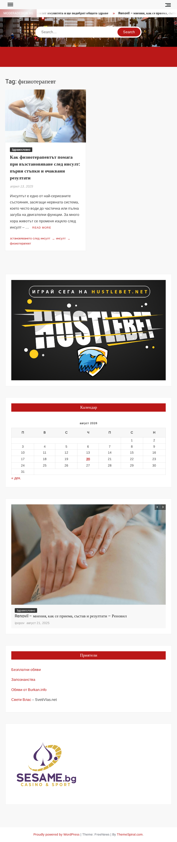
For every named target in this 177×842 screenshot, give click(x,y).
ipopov (19, 623)
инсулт (61, 238)
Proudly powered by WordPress (56, 834)
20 (88, 459)
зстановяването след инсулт (30, 238)
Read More (41, 227)
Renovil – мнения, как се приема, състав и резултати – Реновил (71, 616)
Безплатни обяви (26, 670)
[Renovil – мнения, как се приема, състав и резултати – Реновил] (88, 554)
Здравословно (21, 149)
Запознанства (23, 679)
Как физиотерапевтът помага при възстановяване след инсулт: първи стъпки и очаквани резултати (45, 167)
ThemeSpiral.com (130, 834)
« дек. (16, 478)
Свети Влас (21, 700)
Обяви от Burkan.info (29, 690)
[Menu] (10, 4)
